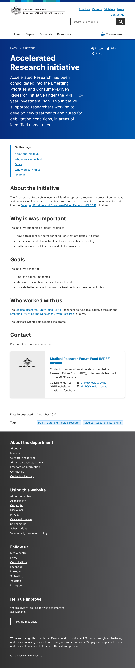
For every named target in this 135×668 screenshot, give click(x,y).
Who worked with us (27, 169)
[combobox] (93, 21)
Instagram (16, 585)
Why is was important (28, 159)
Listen (99, 48)
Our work (46, 34)
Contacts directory (22, 476)
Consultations (18, 562)
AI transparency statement (26, 462)
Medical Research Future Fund (103, 422)
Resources (64, 34)
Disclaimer (16, 510)
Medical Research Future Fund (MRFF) (39, 309)
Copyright (16, 505)
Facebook (16, 566)
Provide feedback (26, 621)
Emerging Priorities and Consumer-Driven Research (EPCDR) (58, 205)
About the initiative (27, 153)
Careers (97, 9)
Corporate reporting (23, 457)
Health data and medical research (59, 422)
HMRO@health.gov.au (93, 386)
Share (98, 53)
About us (84, 9)
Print (113, 48)
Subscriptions (18, 528)
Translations (114, 34)
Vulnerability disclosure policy (29, 533)
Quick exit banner (21, 519)
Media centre (18, 553)
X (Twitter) (16, 576)
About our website (21, 496)
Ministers (109, 9)
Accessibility (18, 500)
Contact (20, 175)
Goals (18, 164)
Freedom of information (25, 467)
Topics (30, 34)
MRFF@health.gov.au (93, 382)
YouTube (15, 580)
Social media (18, 524)
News (120, 9)
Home (17, 34)
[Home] (37, 10)
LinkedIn (15, 571)
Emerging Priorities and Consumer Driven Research (42, 313)
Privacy (14, 514)
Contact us (117, 14)
